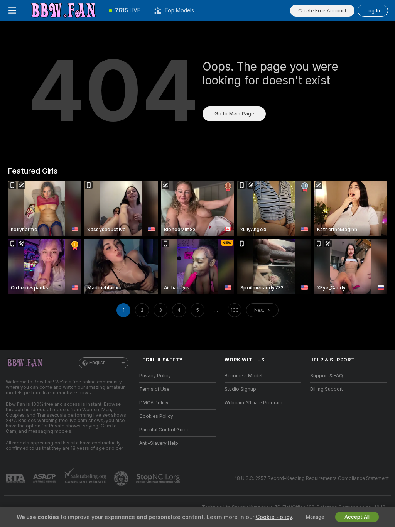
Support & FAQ (326, 375)
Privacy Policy (155, 375)
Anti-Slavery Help (158, 443)
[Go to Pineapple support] (122, 478)
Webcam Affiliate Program (253, 402)
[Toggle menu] (12, 10)
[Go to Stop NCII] (159, 478)
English (97, 362)
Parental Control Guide (164, 429)
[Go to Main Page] (63, 10)
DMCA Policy (154, 402)
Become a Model (243, 375)
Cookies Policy (156, 416)
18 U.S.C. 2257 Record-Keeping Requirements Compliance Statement (312, 478)
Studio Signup (240, 389)
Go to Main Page (234, 114)
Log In (373, 11)
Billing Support (326, 389)
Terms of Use (154, 389)
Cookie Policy (274, 517)
